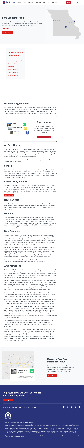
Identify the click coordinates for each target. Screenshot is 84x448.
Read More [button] (5, 28)
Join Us (68, 2)
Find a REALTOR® (46, 2)
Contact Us (34, 407)
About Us (25, 407)
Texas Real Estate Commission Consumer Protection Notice (19, 422)
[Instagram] (67, 407)
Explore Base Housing (44, 137)
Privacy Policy (14, 407)
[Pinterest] (71, 407)
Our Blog (20, 407)
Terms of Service (6, 407)
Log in (76, 2)
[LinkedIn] (79, 407)
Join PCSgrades (7, 400)
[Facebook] (63, 407)
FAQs (29, 407)
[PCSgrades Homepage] (9, 2)
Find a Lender (38, 2)
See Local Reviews (7, 32)
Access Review (52, 375)
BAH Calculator (9, 195)
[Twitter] (75, 407)
